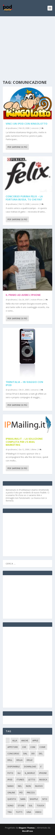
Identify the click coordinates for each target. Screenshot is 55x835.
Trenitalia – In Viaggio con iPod (24, 383)
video (38, 812)
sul (30, 805)
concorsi (34, 128)
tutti (19, 812)
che (24, 747)
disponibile (13, 766)
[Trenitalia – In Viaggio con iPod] (27, 353)
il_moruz (30, 773)
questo (11, 799)
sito (44, 799)
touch (40, 805)
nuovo (39, 786)
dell (9, 760)
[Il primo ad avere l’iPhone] (27, 260)
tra (9, 812)
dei (33, 753)
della (19, 760)
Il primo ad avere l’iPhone (23, 295)
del (41, 753)
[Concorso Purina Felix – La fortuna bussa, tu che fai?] (27, 174)
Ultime (33, 449)
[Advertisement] (27, 45)
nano (10, 786)
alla (14, 740)
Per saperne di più (17, 147)
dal (25, 753)
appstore (12, 747)
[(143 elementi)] (8, 740)
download (30, 766)
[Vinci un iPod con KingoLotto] (27, 103)
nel (20, 786)
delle (30, 760)
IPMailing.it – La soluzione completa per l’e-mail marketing (24, 442)
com (32, 747)
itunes (20, 779)
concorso (13, 753)
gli (19, 773)
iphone (43, 773)
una (29, 812)
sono (10, 805)
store (21, 805)
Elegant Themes (27, 827)
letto (31, 779)
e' (41, 766)
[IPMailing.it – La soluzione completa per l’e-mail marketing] (27, 424)
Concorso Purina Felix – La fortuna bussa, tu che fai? (24, 198)
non (28, 786)
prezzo (31, 792)
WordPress (27, 831)
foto (10, 773)
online (11, 792)
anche (24, 740)
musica (43, 779)
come (42, 747)
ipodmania (12, 128)
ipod (9, 779)
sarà (22, 799)
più (21, 792)
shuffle (34, 799)
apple (35, 740)
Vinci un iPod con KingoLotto (27, 123)
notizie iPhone (37, 299)
